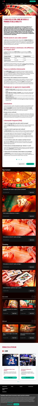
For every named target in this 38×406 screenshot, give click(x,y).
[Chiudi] (36, 396)
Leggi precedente (22, 163)
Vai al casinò (32, 1)
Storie (25, 3)
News (7, 17)
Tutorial (17, 3)
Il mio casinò (8, 3)
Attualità (21, 3)
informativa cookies (10, 402)
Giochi (12, 3)
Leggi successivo (30, 163)
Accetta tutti (16, 404)
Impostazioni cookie (9, 404)
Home (3, 3)
